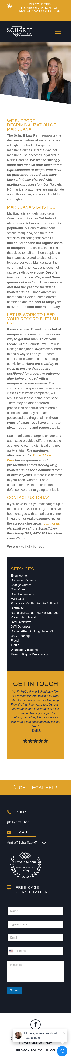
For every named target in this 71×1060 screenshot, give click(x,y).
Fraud (15, 640)
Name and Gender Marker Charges (34, 612)
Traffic (15, 645)
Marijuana (17, 598)
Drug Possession (22, 594)
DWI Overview (21, 622)
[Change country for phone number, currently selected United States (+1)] (11, 951)
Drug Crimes (19, 589)
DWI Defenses (21, 626)
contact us (52, 523)
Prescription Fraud (23, 617)
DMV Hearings (21, 636)
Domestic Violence (23, 580)
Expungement (20, 575)
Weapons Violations (24, 650)
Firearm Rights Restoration (29, 654)
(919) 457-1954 (18, 822)
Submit (14, 990)
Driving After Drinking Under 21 (32, 631)
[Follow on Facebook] (35, 1024)
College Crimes (21, 585)
